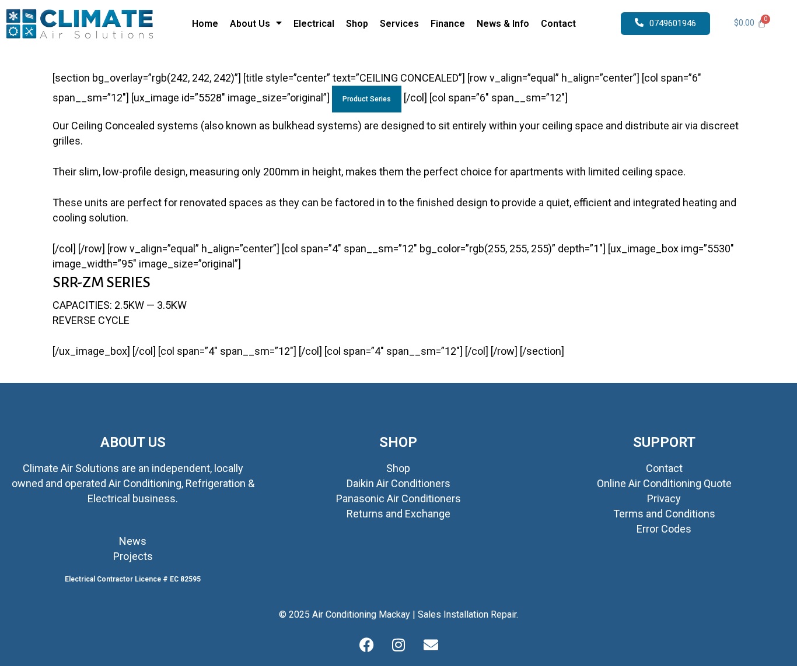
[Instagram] (398, 645)
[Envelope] (430, 645)
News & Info (503, 23)
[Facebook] (366, 645)
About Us (250, 23)
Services (399, 23)
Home (205, 23)
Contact (558, 23)
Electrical (313, 23)
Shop (357, 23)
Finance (448, 23)
